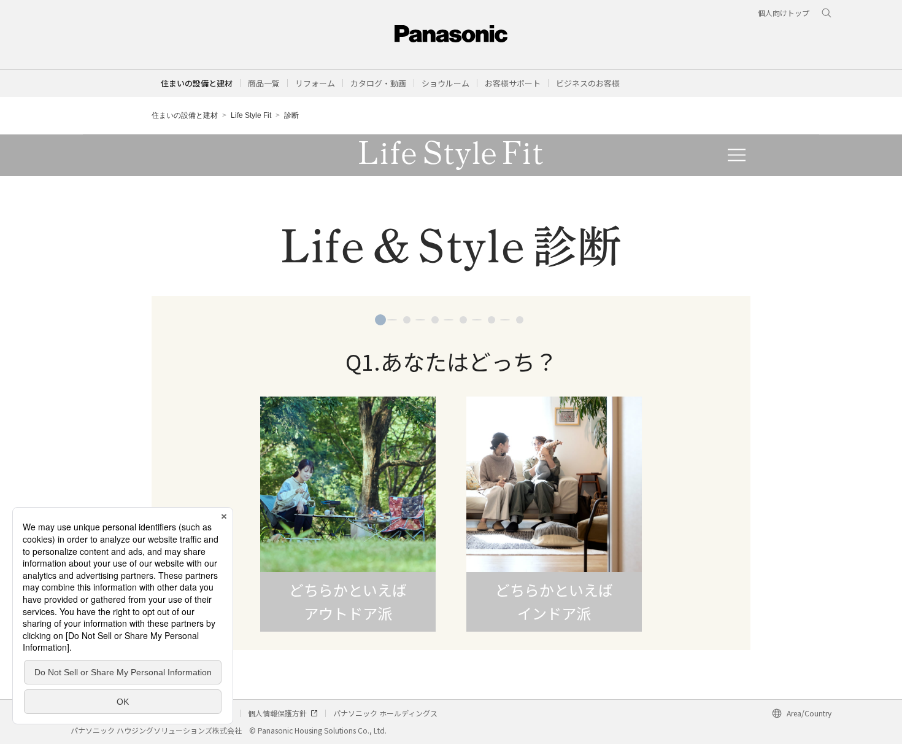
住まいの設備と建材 (197, 83)
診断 (291, 115)
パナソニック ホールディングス (385, 713)
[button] (264, 83)
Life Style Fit (251, 115)
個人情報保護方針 (277, 713)
